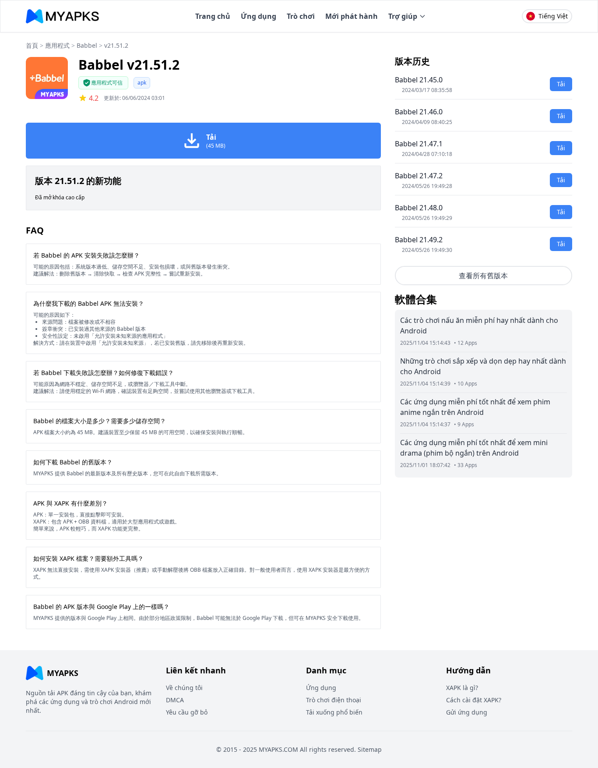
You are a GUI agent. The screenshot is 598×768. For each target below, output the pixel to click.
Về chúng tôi (184, 687)
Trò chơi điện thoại (333, 700)
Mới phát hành (351, 16)
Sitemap (370, 749)
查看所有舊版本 (483, 275)
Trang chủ (212, 16)
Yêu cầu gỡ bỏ (187, 712)
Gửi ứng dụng (466, 712)
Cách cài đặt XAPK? (473, 700)
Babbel (87, 45)
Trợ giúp (402, 16)
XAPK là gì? (462, 687)
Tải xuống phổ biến (334, 712)
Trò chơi (301, 16)
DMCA (175, 700)
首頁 (32, 45)
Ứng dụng (258, 16)
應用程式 (57, 45)
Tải (561, 84)
